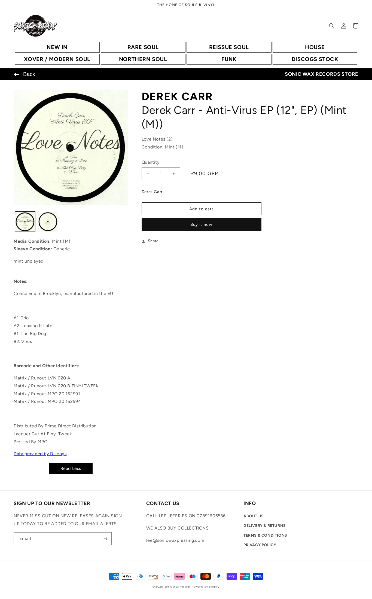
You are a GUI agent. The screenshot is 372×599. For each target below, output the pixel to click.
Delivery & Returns (264, 525)
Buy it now (201, 224)
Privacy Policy (259, 545)
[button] (332, 26)
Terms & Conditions (265, 535)
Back (29, 74)
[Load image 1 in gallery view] (25, 222)
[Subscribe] (105, 538)
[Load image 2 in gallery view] (48, 222)
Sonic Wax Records (177, 586)
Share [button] (153, 241)
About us (253, 516)
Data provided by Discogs (40, 453)
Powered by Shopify (205, 586)
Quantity (150, 162)
